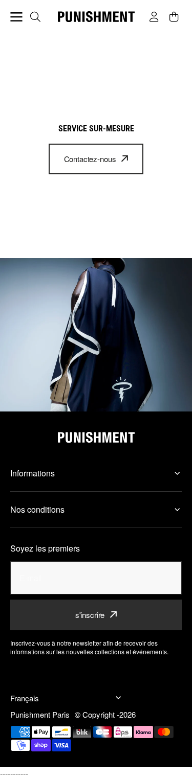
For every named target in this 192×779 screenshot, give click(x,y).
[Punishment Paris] (96, 16)
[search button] (36, 17)
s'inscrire (90, 614)
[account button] (156, 17)
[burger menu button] (16, 17)
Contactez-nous (90, 158)
